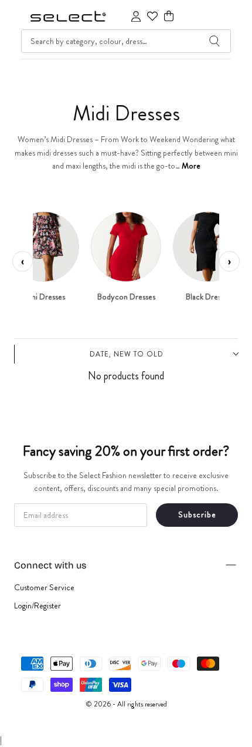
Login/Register (37, 605)
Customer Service (44, 587)
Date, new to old (127, 354)
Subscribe (197, 514)
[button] (169, 16)
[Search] (214, 41)
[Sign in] (136, 16)
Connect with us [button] (50, 565)
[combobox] (126, 41)
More (191, 165)
